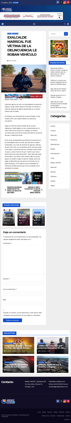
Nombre (6, 279)
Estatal (52, 149)
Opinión (53, 172)
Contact (53, 130)
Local (9, 33)
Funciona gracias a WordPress (9, 415)
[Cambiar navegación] (34, 24)
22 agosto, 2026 (11, 351)
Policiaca (15, 33)
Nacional (53, 167)
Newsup (25, 415)
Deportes (53, 135)
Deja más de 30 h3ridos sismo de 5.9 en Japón (16, 365)
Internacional (54, 153)
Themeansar (4, 416)
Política (52, 181)
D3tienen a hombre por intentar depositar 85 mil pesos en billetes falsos (58, 82)
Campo (52, 126)
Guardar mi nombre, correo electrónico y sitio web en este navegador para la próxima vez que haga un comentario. (22, 314)
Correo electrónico (10, 289)
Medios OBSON (55, 163)
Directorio (53, 140)
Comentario (7, 243)
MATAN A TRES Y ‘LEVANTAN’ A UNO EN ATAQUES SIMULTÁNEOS (32, 189)
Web (4, 300)
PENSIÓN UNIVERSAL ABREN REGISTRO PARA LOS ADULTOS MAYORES (14, 189)
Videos (52, 185)
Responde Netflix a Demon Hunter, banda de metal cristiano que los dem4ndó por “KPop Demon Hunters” (59, 72)
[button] (65, 24)
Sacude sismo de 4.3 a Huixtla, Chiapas (50, 365)
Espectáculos (54, 144)
